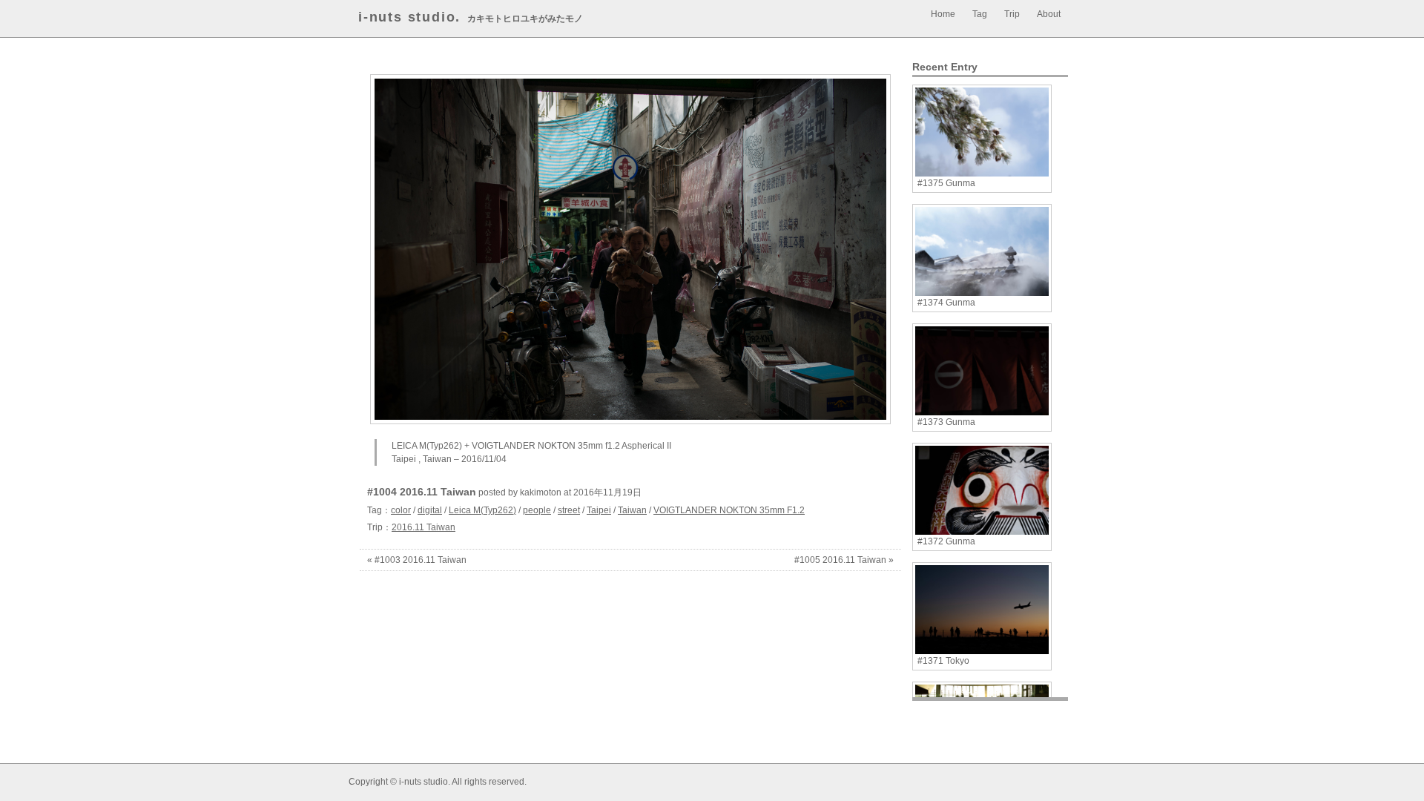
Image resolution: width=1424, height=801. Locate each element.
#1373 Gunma (946, 422)
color (401, 510)
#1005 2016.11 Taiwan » (844, 560)
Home (943, 14)
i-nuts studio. (409, 17)
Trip (1012, 14)
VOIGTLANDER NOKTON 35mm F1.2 (729, 510)
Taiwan (632, 510)
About (1049, 14)
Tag (979, 14)
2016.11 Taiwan (423, 527)
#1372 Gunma (946, 541)
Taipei (599, 510)
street (569, 510)
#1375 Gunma (946, 183)
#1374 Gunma (946, 302)
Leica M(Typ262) (482, 510)
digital (430, 510)
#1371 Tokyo (943, 661)
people (537, 510)
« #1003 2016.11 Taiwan (417, 560)
